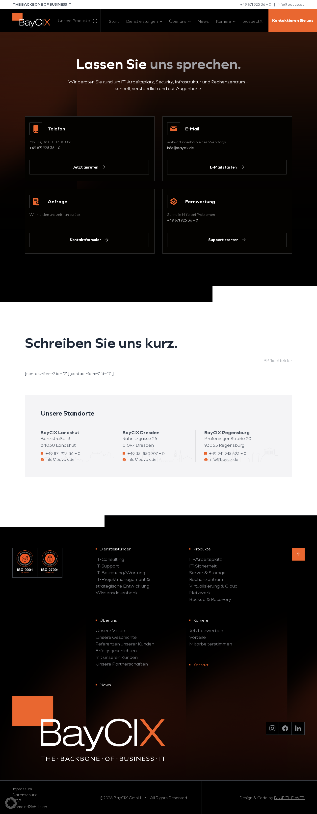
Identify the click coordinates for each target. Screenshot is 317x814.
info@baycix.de (291, 4)
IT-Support (107, 566)
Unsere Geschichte (116, 637)
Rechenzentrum (206, 579)
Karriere (223, 21)
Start (114, 21)
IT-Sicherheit (203, 566)
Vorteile (197, 637)
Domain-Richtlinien (29, 806)
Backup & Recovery (210, 599)
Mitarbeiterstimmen (210, 644)
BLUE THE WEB (289, 797)
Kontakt (201, 664)
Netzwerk (200, 592)
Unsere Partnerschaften (122, 664)
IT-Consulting (110, 559)
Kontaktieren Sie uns (292, 20)
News (203, 21)
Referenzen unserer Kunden (125, 644)
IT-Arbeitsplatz (205, 559)
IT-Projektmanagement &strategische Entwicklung (123, 582)
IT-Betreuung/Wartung (120, 572)
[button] (11, 803)
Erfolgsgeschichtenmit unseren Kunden (117, 653)
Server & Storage (207, 572)
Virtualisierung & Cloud (213, 586)
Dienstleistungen (142, 21)
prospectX (252, 21)
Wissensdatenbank (117, 592)
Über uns (177, 21)
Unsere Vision (110, 630)
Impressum (22, 788)
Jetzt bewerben (206, 630)
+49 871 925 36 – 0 (255, 4)
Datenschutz (24, 794)
